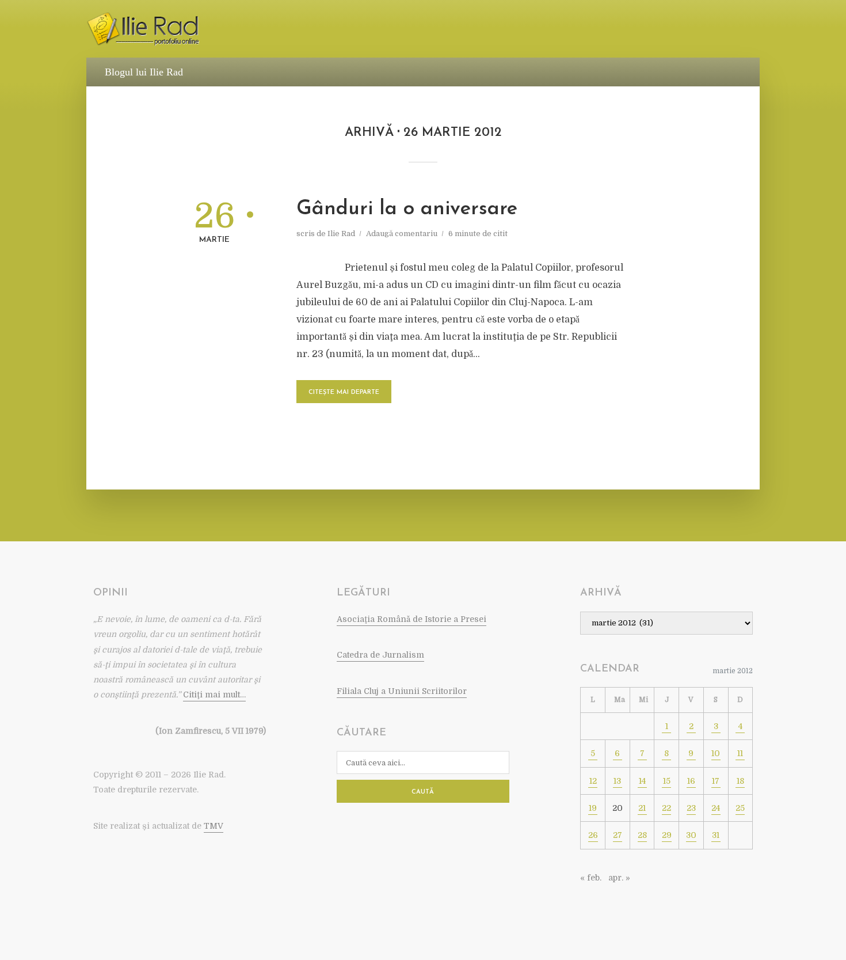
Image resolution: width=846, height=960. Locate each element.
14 (642, 781)
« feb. (590, 877)
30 (691, 835)
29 (667, 835)
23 (691, 808)
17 (715, 781)
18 (740, 781)
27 (617, 835)
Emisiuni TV (556, 29)
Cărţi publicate (310, 29)
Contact (720, 29)
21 (642, 808)
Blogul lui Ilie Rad (144, 72)
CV (255, 29)
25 (740, 808)
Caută (422, 792)
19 (593, 808)
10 (715, 753)
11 (740, 753)
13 (617, 781)
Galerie (668, 29)
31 (715, 835)
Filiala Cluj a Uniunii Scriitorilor (402, 691)
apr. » (619, 877)
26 (593, 835)
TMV (213, 825)
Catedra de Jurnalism (380, 654)
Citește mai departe (343, 392)
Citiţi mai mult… (214, 694)
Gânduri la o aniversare (406, 209)
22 (666, 808)
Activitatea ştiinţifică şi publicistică (438, 29)
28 (642, 835)
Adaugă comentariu (401, 233)
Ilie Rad (341, 233)
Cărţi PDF (616, 29)
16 (691, 781)
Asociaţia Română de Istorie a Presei (411, 619)
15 (666, 781)
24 (715, 808)
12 (593, 781)
